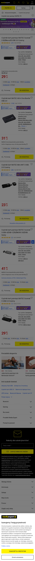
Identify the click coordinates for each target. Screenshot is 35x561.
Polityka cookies (5, 546)
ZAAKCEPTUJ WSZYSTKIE (17, 551)
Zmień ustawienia (17, 557)
